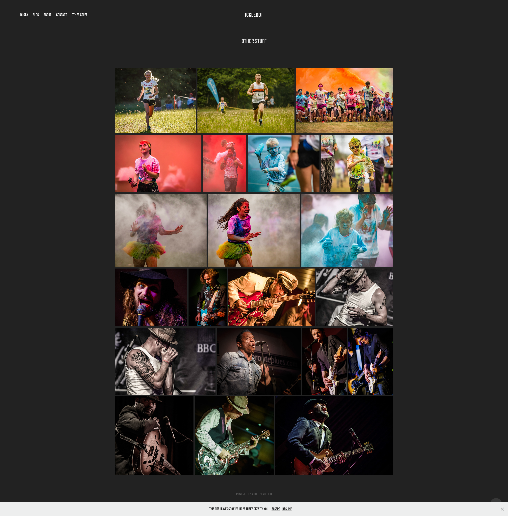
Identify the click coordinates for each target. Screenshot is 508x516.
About (47, 15)
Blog (36, 15)
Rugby (24, 15)
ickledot (254, 15)
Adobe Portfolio (261, 494)
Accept (276, 509)
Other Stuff (79, 15)
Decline (287, 509)
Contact (61, 15)
